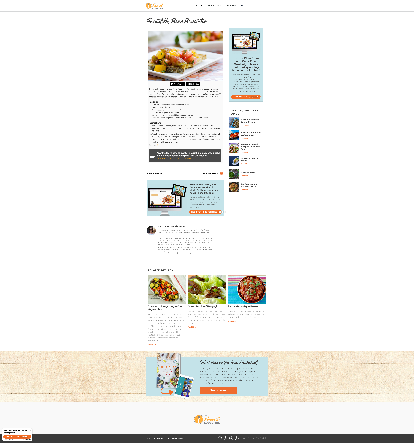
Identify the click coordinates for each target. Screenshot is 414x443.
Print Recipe (178, 84)
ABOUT (197, 6)
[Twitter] (231, 438)
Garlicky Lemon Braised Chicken (249, 185)
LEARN (209, 6)
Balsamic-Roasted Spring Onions (250, 120)
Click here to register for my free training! (174, 158)
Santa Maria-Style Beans (243, 306)
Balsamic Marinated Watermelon (251, 133)
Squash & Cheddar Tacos (250, 159)
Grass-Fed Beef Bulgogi (202, 306)
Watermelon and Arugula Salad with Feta (250, 146)
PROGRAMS (232, 6)
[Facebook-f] (220, 438)
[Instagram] (225, 438)
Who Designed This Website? (255, 438)
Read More (245, 125)
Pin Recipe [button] (194, 84)
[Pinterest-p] (237, 438)
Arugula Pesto (248, 172)
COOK (220, 6)
